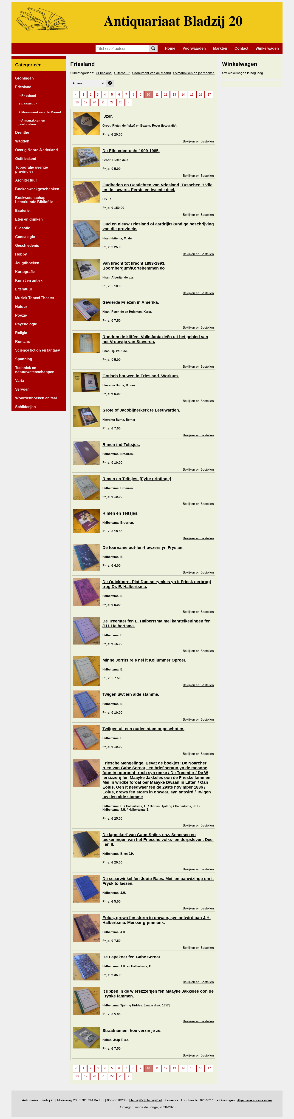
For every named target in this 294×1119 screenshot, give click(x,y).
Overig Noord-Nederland (36, 150)
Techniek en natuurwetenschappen (34, 370)
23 (120, 102)
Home (170, 48)
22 (111, 102)
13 (174, 94)
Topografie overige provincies (31, 169)
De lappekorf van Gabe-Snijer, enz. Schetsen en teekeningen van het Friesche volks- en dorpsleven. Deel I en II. (158, 839)
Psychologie (26, 324)
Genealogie (25, 237)
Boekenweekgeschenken (37, 189)
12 (165, 94)
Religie (21, 333)
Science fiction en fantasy (37, 350)
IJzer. (107, 116)
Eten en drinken (29, 219)
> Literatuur (28, 104)
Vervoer (22, 389)
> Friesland (27, 95)
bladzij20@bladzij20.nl (145, 1100)
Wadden (22, 141)
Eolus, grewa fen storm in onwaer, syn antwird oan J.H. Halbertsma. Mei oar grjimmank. (156, 920)
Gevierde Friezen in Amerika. (130, 302)
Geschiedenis (27, 245)
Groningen (24, 78)
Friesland (23, 87)
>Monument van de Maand (151, 73)
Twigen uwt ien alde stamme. (130, 694)
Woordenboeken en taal (36, 398)
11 (156, 94)
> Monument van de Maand (40, 112)
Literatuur (23, 289)
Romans (22, 342)
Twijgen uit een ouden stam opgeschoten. (143, 729)
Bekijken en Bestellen (198, 141)
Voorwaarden (194, 48)
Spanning (23, 359)
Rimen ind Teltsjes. (121, 444)
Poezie (21, 315)
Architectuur (26, 180)
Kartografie (25, 272)
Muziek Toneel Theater (34, 298)
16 (200, 94)
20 (94, 102)
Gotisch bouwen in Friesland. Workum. (140, 376)
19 (85, 102)
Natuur (21, 307)
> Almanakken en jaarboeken (32, 122)
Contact (241, 48)
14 (183, 94)
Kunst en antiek (28, 280)
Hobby (21, 254)
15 (191, 94)
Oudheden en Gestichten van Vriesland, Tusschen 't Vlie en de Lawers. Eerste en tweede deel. (157, 187)
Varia (19, 381)
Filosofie (22, 228)
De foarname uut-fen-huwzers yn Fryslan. (143, 547)
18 (77, 102)
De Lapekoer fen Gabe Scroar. (131, 957)
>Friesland (104, 73)
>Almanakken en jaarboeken (194, 73)
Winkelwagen (267, 48)
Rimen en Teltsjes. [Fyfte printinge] (136, 479)
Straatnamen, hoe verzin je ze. (131, 1030)
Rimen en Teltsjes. (120, 513)
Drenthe (22, 132)
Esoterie (22, 211)
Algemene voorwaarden (254, 1100)
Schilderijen (25, 407)
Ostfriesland (25, 159)
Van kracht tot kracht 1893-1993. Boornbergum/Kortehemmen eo (133, 265)
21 (103, 102)
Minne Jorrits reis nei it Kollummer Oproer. (144, 660)
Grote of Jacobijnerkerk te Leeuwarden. (141, 410)
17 (209, 94)
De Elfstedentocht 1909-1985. (131, 150)
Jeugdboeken (27, 263)
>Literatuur (122, 73)
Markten (220, 48)
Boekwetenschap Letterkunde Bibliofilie (34, 200)
